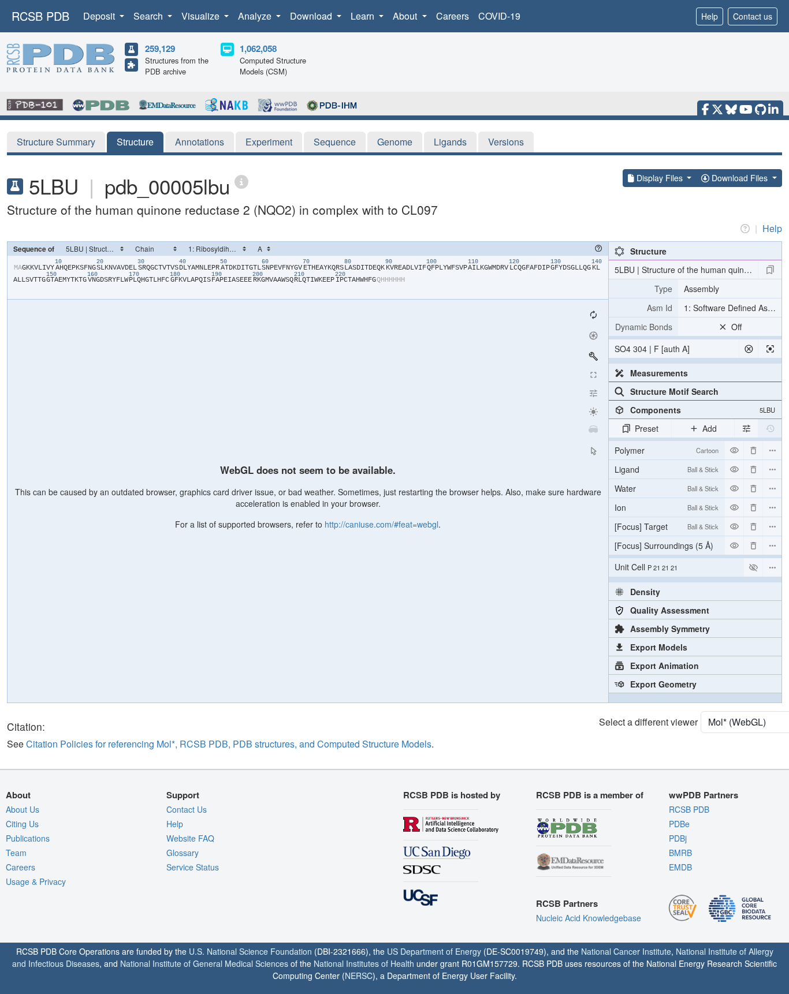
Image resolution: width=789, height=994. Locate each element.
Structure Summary (56, 141)
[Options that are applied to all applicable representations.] (746, 428)
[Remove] (753, 450)
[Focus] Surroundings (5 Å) (667, 547)
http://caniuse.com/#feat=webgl (381, 524)
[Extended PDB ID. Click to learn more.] (241, 181)
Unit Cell (646, 567)
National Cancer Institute (626, 951)
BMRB (680, 852)
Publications (28, 838)
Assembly (701, 288)
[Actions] (772, 450)
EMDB (680, 867)
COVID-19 (499, 16)
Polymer (667, 450)
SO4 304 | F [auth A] (652, 348)
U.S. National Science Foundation (250, 951)
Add (709, 428)
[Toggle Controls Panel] (593, 356)
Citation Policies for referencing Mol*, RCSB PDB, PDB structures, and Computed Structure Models (228, 743)
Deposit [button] (100, 16)
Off (736, 326)
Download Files (739, 178)
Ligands (450, 141)
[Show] (753, 567)
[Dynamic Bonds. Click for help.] (643, 326)
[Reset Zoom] (593, 314)
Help (709, 16)
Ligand (667, 469)
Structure (135, 141)
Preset (646, 428)
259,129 (160, 48)
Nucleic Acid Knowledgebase (588, 918)
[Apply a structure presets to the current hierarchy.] (769, 269)
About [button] (406, 16)
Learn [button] (364, 16)
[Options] (772, 567)
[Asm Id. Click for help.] (643, 307)
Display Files (659, 178)
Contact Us (186, 809)
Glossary (182, 852)
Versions (506, 141)
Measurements (659, 373)
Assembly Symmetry (670, 628)
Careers (452, 16)
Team (16, 852)
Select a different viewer (648, 721)
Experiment (268, 141)
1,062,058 (258, 48)
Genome (394, 141)
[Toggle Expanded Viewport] (593, 374)
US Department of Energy (434, 951)
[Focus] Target (667, 526)
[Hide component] (734, 450)
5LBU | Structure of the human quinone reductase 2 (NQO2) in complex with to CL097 (686, 269)
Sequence (335, 141)
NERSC (359, 975)
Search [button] (149, 16)
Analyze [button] (256, 16)
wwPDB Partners (703, 795)
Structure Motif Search (674, 391)
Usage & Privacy (36, 881)
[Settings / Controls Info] (593, 393)
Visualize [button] (201, 16)
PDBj (678, 838)
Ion (667, 507)
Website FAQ (190, 838)
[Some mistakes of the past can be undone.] (769, 428)
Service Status (192, 867)
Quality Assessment (669, 610)
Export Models (658, 647)
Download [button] (312, 16)
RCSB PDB (40, 16)
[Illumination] (593, 411)
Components (702, 410)
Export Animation (664, 665)
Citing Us (22, 823)
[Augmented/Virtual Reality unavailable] (593, 430)
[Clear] (748, 348)
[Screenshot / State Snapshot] (593, 335)
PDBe (679, 823)
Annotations (199, 141)
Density (645, 591)
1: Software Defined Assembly (732, 307)
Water (667, 488)
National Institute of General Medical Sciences (204, 963)
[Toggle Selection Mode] (593, 451)
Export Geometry (663, 684)
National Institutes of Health (364, 963)
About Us (22, 809)
